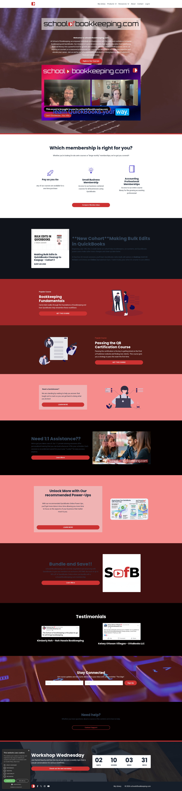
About (133, 4)
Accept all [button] (9, 781)
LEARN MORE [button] (63, 404)
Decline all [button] (22, 781)
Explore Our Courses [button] (91, 61)
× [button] (28, 750)
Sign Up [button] (130, 683)
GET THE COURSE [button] (62, 313)
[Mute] (138, 119)
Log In (147, 4)
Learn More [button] (60, 457)
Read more (17, 761)
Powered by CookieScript (16, 787)
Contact (140, 4)
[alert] (16, 769)
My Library (101, 4)
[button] (16, 784)
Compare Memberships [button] (91, 205)
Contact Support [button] (91, 727)
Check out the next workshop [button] (60, 768)
